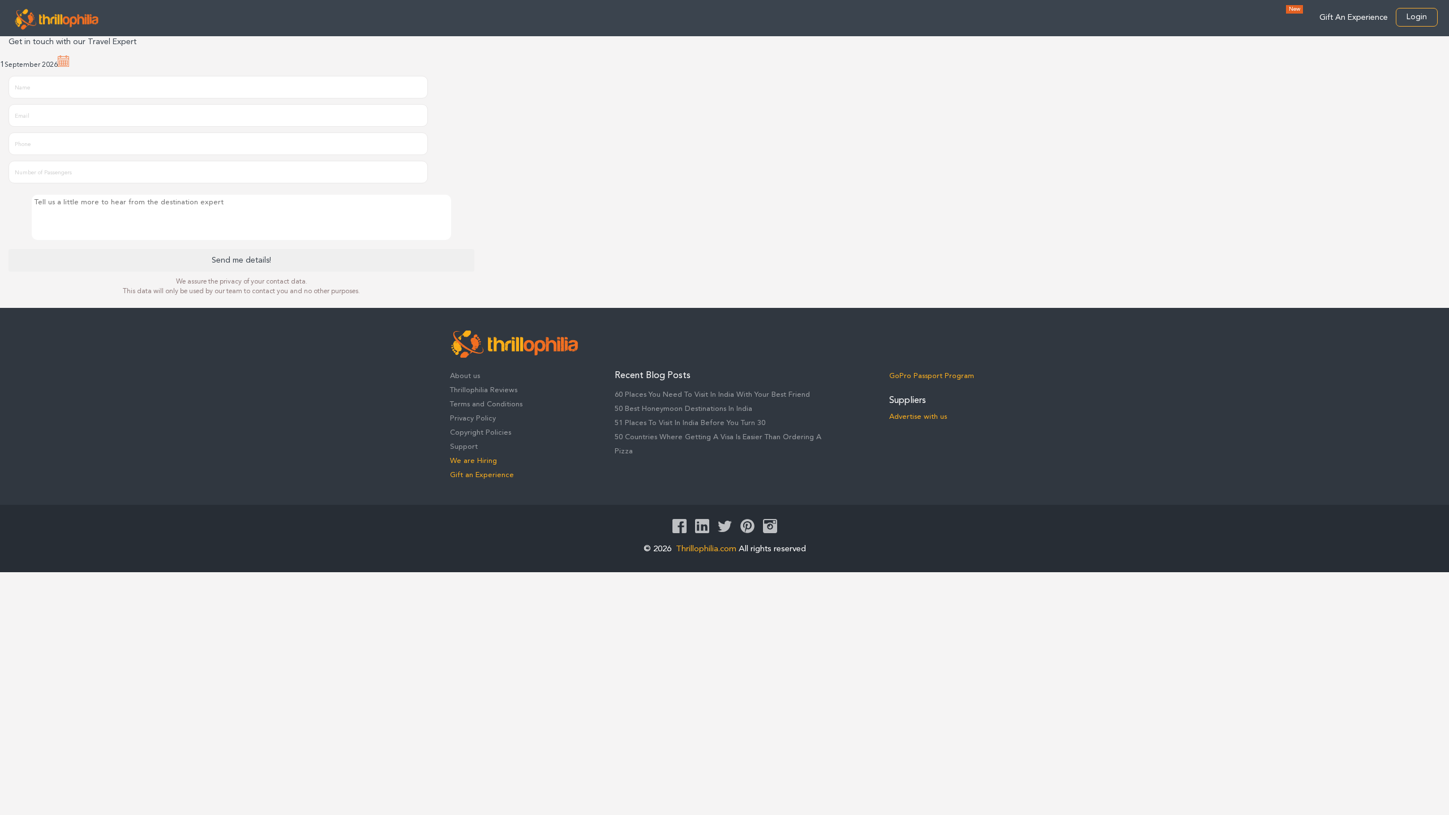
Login (1417, 17)
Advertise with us (918, 417)
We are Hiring (473, 461)
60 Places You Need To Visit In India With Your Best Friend (712, 394)
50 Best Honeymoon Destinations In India (683, 409)
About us (465, 376)
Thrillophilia (56, 19)
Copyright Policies (480, 432)
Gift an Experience (482, 475)
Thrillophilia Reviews (483, 390)
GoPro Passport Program (931, 376)
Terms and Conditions (486, 404)
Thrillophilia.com (706, 549)
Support (464, 447)
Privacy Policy (473, 418)
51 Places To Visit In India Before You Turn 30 (690, 423)
